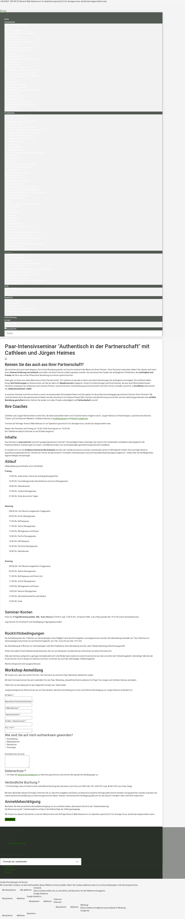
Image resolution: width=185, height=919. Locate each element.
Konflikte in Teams (14, 62)
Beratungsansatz (11, 107)
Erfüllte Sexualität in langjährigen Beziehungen (27, 153)
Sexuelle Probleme (16, 147)
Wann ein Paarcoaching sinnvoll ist (22, 127)
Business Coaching (11, 65)
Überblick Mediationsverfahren (18, 181)
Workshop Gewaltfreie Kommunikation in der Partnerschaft (29, 269)
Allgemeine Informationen (17, 178)
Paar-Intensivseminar (15, 246)
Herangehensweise (14, 207)
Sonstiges (11, 747)
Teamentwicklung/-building (14, 56)
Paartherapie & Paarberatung (15, 119)
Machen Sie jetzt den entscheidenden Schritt (24, 204)
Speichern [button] (31, 913)
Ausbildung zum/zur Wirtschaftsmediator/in (24, 263)
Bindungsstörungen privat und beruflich (22, 309)
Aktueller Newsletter (12, 303)
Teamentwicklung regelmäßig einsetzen (22, 59)
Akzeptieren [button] (7, 898)
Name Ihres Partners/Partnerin (19, 701)
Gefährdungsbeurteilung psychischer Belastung (22, 90)
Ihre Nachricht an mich (14, 754)
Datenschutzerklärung (27, 775)
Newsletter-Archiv (11, 306)
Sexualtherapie (12, 144)
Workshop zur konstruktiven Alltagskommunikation (26, 243)
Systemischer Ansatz (15, 224)
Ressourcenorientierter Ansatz (18, 226)
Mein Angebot (12, 53)
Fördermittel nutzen (12, 110)
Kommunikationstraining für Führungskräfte (23, 70)
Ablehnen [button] (21, 898)
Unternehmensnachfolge (16, 39)
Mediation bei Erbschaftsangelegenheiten (23, 190)
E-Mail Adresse (12, 708)
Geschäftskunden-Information (16, 25)
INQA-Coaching (12, 82)
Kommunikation (13, 155)
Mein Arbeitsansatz (16, 150)
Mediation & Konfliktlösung (14, 175)
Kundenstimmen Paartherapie (18, 172)
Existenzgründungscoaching (15, 96)
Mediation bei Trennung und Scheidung (21, 187)
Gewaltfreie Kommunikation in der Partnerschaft (25, 232)
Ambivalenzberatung (14, 141)
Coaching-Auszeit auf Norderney (16, 249)
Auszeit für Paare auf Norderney (19, 167)
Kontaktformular (10, 326)
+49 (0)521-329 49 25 (17, 843)
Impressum (9, 866)
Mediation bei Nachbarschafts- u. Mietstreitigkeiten (26, 192)
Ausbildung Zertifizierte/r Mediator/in (21, 104)
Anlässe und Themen (15, 124)
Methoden (10, 209)
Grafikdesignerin (60, 418)
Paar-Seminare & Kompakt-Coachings (21, 164)
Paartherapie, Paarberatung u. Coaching (22, 121)
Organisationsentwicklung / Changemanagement (23, 76)
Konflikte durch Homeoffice (17, 87)
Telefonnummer (12, 714)
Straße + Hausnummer (15, 721)
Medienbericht (13, 742)
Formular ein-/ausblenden (15, 861)
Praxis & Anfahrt (10, 323)
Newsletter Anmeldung (13, 300)
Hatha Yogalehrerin (79, 418)
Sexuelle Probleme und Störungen (22, 138)
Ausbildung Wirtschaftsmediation (20, 101)
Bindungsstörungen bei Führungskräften (22, 73)
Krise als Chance (13, 158)
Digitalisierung (9, 79)
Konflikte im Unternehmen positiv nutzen (22, 314)
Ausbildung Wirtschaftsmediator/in (20, 42)
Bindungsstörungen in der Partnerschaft (24, 133)
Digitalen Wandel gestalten (17, 84)
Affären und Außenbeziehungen (21, 136)
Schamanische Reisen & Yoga (18, 241)
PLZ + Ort (9, 727)
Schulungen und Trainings (14, 99)
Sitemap (8, 872)
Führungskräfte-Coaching (16, 67)
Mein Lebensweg (10, 292)
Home (6, 19)
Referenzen (9, 28)
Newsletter (8, 297)
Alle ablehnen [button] (26, 890)
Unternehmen (9, 22)
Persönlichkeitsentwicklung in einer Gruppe (23, 238)
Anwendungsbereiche (15, 184)
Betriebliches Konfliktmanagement (20, 48)
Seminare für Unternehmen (14, 258)
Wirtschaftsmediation (13, 30)
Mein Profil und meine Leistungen (17, 289)
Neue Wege (11, 161)
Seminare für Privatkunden (14, 266)
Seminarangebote (11, 229)
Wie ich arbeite (12, 221)
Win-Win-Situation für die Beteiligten (21, 33)
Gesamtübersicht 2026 (13, 255)
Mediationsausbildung (15, 198)
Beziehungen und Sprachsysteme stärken (23, 312)
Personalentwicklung (12, 93)
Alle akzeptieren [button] (9, 890)
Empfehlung (12, 739)
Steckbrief (8, 295)
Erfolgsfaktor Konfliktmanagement (20, 50)
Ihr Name (9, 695)
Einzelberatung (10, 215)
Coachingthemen (13, 212)
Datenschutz (10, 869)
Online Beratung (10, 317)
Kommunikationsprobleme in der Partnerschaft (27, 130)
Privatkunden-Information (14, 116)
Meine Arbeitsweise (14, 36)
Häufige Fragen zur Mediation (18, 195)
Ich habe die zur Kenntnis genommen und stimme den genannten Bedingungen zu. (52, 775)
